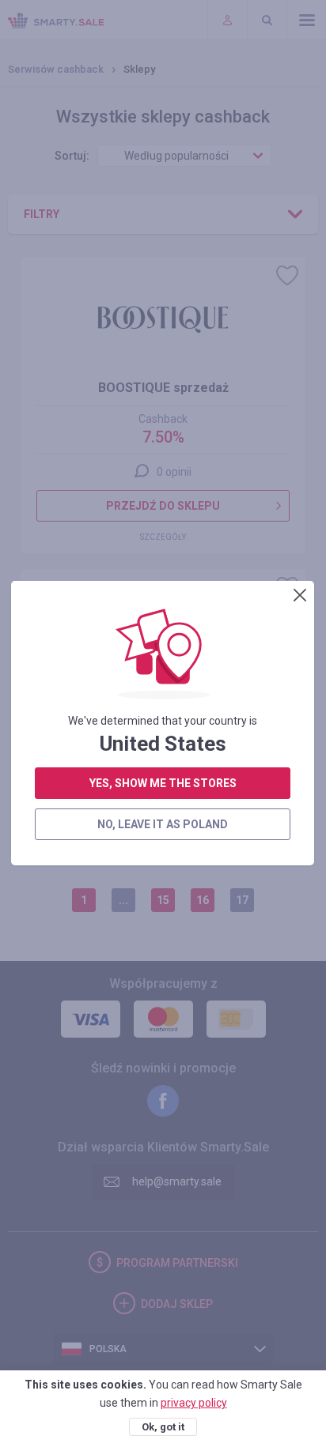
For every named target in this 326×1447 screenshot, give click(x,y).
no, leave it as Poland (162, 824)
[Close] (300, 595)
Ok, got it (163, 1427)
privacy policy (194, 1402)
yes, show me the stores (163, 783)
